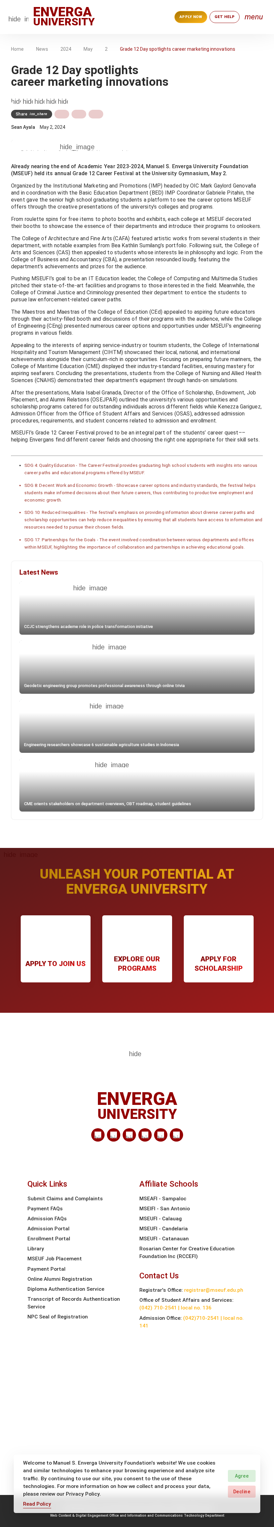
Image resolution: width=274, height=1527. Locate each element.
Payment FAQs (45, 1209)
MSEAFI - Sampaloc (162, 1199)
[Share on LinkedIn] (96, 114)
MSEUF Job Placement (54, 1259)
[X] (129, 1135)
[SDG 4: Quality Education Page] (28, 100)
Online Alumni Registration (59, 1279)
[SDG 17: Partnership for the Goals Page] (63, 100)
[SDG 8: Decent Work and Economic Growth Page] (39, 100)
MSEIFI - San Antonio (164, 1209)
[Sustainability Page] (16, 100)
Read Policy (37, 1504)
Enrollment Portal (48, 1239)
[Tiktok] (160, 1135)
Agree (242, 1476)
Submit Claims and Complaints (65, 1199)
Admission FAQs (47, 1219)
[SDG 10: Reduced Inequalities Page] (51, 100)
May (88, 49)
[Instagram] (145, 1135)
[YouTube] (176, 1135)
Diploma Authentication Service (65, 1289)
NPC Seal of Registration (57, 1317)
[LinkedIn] (98, 1135)
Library (35, 1249)
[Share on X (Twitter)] (79, 114)
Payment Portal (46, 1269)
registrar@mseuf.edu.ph (213, 1290)
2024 (65, 49)
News (42, 49)
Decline (242, 1491)
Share (31, 114)
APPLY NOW (190, 17)
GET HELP (225, 17)
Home (17, 49)
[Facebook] (113, 1135)
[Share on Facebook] (61, 114)
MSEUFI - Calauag (160, 1219)
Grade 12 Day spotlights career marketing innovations (177, 49)
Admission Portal (48, 1229)
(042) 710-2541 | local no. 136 (175, 1308)
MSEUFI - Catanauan (164, 1239)
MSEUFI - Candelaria (163, 1229)
